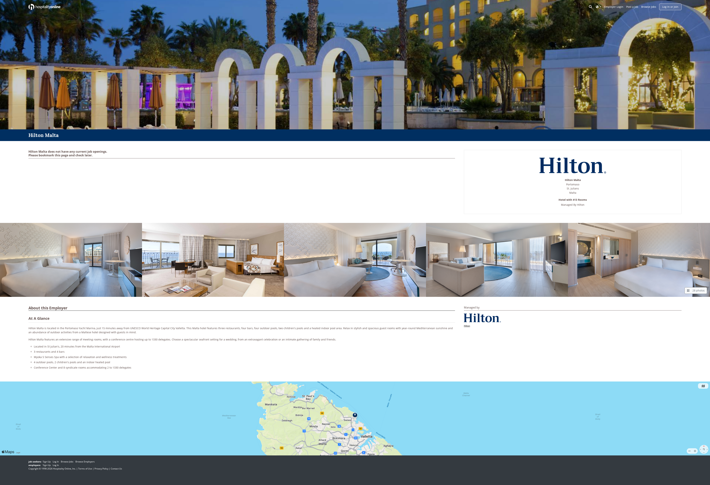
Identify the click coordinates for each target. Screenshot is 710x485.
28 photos (698, 290)
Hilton (580, 204)
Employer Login (613, 7)
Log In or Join (670, 7)
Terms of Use (85, 468)
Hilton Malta (573, 180)
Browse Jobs (648, 7)
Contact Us (116, 468)
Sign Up (47, 461)
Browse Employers (85, 461)
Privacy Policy (101, 468)
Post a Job (632, 7)
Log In (56, 461)
